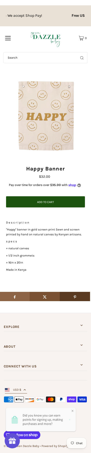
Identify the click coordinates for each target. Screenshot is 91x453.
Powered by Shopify (55, 446)
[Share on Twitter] (45, 296)
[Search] (82, 57)
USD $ (17, 389)
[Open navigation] (8, 38)
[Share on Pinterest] (75, 296)
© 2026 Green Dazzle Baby (21, 446)
